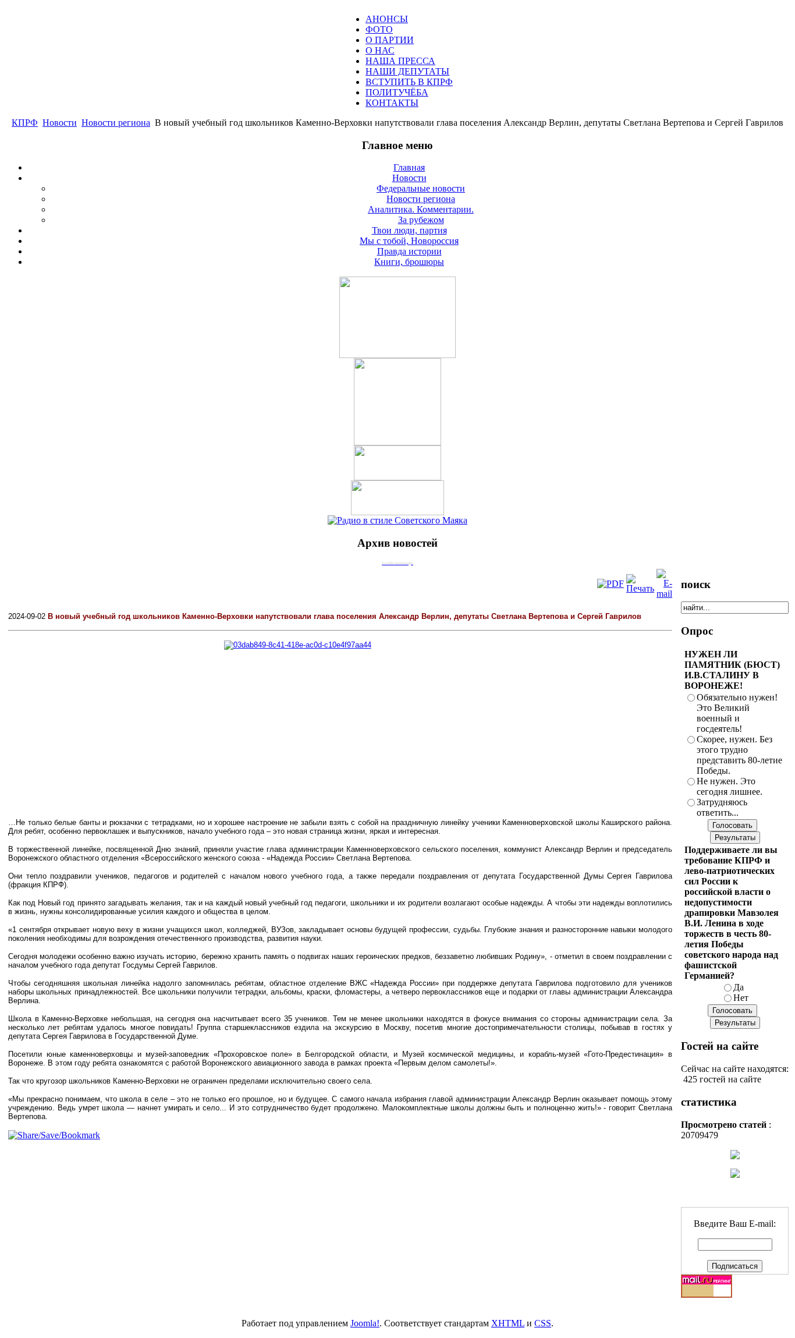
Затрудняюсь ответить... (722, 807)
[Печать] (640, 588)
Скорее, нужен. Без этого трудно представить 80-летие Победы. (739, 755)
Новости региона (115, 123)
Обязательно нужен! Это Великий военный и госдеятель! (737, 713)
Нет (740, 998)
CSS (542, 1323)
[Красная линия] (397, 477)
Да (738, 987)
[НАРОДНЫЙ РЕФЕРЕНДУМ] (397, 355)
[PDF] (610, 584)
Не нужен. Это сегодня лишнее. (729, 786)
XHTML (507, 1323)
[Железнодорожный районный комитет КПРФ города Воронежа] (397, 512)
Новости (59, 123)
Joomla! (364, 1323)
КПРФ (25, 123)
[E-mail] (664, 594)
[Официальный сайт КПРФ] (397, 442)
